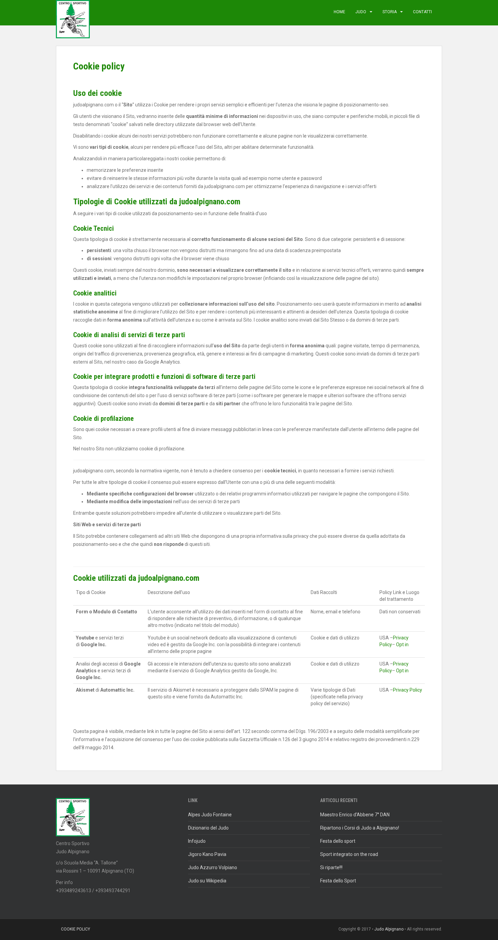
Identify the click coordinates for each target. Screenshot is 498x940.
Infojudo (197, 841)
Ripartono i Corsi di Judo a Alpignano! (359, 828)
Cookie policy (75, 929)
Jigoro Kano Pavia (207, 854)
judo (360, 11)
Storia (389, 11)
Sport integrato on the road (349, 854)
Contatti (422, 11)
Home (339, 11)
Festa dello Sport (338, 880)
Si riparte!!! (331, 867)
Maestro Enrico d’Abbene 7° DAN (355, 814)
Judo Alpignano (388, 929)
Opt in (402, 644)
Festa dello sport (337, 841)
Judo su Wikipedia (207, 880)
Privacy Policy (407, 690)
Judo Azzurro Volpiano (212, 867)
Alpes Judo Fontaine (210, 814)
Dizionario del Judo (208, 828)
